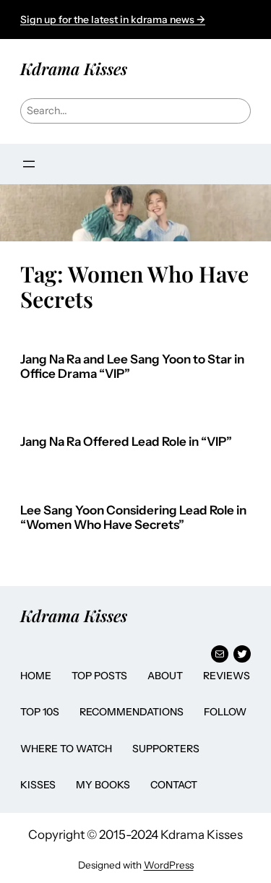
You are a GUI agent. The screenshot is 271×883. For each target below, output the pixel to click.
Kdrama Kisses (73, 68)
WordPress (169, 865)
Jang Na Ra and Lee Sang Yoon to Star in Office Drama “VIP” (132, 367)
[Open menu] (29, 164)
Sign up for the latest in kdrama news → (112, 19)
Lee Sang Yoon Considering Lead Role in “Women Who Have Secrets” (133, 518)
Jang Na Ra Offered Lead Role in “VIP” (126, 442)
